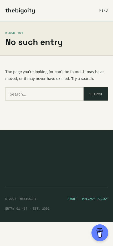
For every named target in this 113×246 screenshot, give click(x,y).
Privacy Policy (95, 199)
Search (95, 94)
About (72, 199)
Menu (103, 10)
